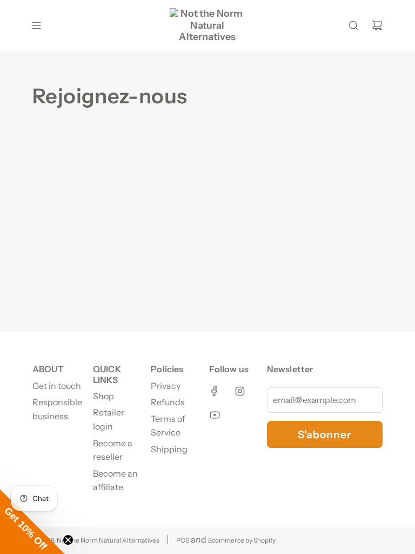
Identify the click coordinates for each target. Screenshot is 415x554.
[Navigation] (36, 25)
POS (182, 540)
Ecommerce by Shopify (242, 540)
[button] (32, 521)
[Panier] (377, 25)
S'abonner (324, 434)
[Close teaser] (68, 540)
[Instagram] (240, 391)
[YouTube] (214, 415)
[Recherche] (353, 25)
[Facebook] (214, 391)
